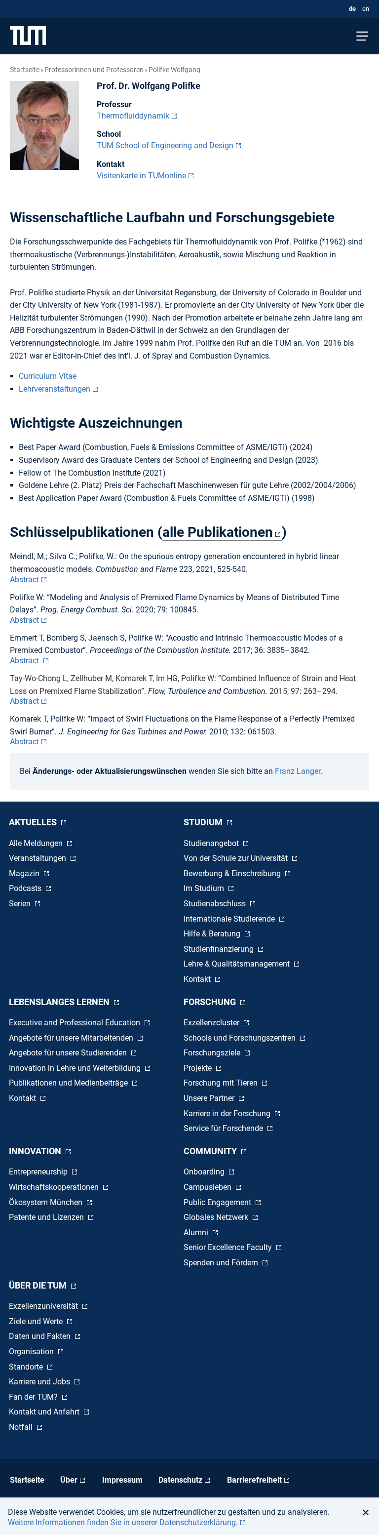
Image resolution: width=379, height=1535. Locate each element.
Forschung (211, 1002)
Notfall (22, 1427)
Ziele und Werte (37, 1321)
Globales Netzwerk (217, 1217)
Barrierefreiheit (254, 1480)
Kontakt (198, 979)
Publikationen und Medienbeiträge (69, 1083)
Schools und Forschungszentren (241, 1038)
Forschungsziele (213, 1052)
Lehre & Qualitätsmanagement (238, 964)
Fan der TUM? (34, 1397)
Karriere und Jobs (40, 1381)
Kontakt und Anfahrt (45, 1411)
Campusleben (208, 1187)
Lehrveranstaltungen (54, 389)
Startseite (24, 69)
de (352, 8)
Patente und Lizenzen (47, 1217)
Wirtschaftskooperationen (55, 1187)
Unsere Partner (210, 1098)
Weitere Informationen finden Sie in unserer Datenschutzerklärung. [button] (123, 1522)
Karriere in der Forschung (228, 1113)
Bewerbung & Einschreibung (233, 873)
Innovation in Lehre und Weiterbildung (76, 1068)
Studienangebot (212, 843)
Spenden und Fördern (222, 1262)
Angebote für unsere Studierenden (69, 1052)
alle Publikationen (217, 532)
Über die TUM (39, 1285)
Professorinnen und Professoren (94, 69)
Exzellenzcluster (212, 1022)
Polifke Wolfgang (174, 69)
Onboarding (205, 1171)
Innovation (36, 1151)
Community (211, 1151)
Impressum (122, 1480)
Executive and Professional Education (75, 1022)
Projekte (199, 1068)
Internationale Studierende (230, 919)
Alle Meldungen (37, 843)
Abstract (24, 579)
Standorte (27, 1367)
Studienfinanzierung (220, 949)
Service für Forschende (224, 1128)
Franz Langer (297, 771)
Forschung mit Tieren (222, 1083)
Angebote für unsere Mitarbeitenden (72, 1038)
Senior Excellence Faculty (229, 1247)
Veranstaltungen (38, 858)
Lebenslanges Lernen (60, 1002)
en (365, 8)
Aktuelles (34, 822)
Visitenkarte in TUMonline (141, 175)
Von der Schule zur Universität (237, 858)
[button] (368, 1512)
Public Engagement (218, 1202)
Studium (204, 822)
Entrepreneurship (39, 1171)
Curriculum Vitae (47, 376)
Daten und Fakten (41, 1336)
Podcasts (26, 888)
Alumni (197, 1232)
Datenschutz (180, 1480)
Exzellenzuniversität (44, 1306)
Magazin (25, 873)
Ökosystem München (46, 1202)
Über (68, 1480)
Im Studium (205, 888)
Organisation (32, 1351)
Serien (21, 903)
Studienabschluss (216, 903)
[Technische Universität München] (28, 36)
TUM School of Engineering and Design (165, 145)
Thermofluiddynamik (133, 116)
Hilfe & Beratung (213, 933)
